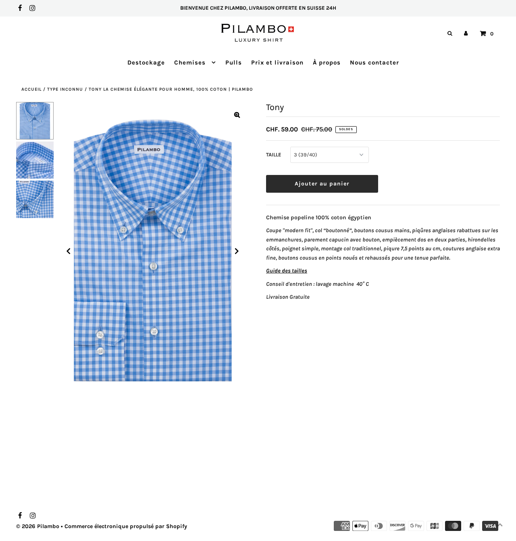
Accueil (31, 89)
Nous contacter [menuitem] (374, 62)
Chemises (191, 62)
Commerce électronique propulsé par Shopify (125, 526)
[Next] (237, 251)
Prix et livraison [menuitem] (277, 62)
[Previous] (68, 251)
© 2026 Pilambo (37, 526)
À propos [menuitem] (327, 62)
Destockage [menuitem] (146, 62)
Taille (273, 155)
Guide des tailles (286, 270)
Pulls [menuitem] (233, 62)
